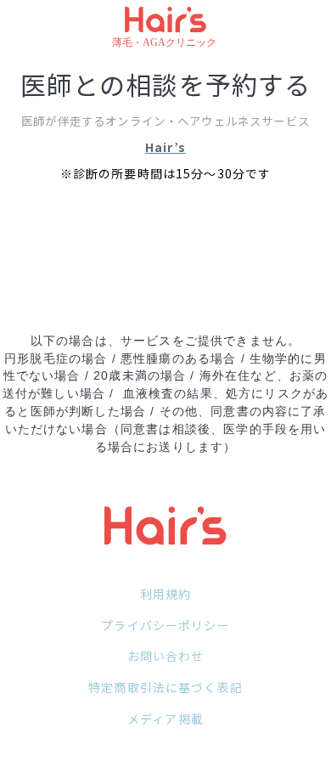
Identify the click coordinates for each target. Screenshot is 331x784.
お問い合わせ (166, 655)
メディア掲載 (165, 718)
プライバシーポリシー (165, 625)
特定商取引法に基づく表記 (165, 687)
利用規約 (166, 593)
